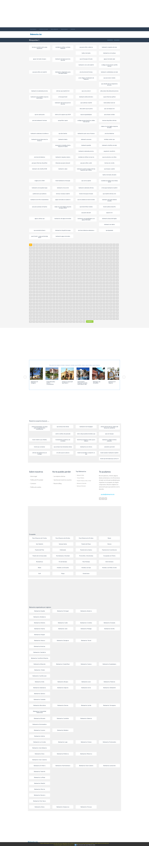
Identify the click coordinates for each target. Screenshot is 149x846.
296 (114, 274)
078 (107, 250)
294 (107, 274)
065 (64, 250)
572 (44, 306)
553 (70, 303)
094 (70, 253)
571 (40, 306)
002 (34, 244)
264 (97, 271)
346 (100, 280)
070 (80, 250)
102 (97, 253)
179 (84, 262)
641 (94, 312)
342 (87, 280)
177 (77, 262)
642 (97, 312)
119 (64, 256)
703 (30, 321)
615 (97, 309)
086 (44, 253)
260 (84, 271)
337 (70, 280)
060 (47, 250)
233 (84, 268)
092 (64, 253)
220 (40, 268)
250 (50, 271)
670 (100, 315)
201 (67, 265)
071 (84, 250)
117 (57, 256)
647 (114, 312)
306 (57, 277)
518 (44, 300)
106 (110, 253)
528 (77, 300)
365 (74, 283)
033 (47, 247)
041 (74, 247)
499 (70, 297)
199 (60, 265)
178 (80, 262)
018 (87, 244)
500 (74, 297)
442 (60, 291)
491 (44, 297)
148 (70, 259)
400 (100, 286)
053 (114, 247)
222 (47, 268)
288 (87, 274)
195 (47, 265)
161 (114, 259)
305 (54, 277)
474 (77, 294)
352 (30, 283)
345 (97, 280)
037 (60, 247)
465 (47, 294)
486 (117, 294)
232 (80, 268)
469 (60, 294)
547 (50, 303)
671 (104, 315)
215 (114, 265)
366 (77, 283)
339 (77, 280)
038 (64, 247)
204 (77, 265)
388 (60, 286)
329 (44, 280)
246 (37, 271)
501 (77, 297)
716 (74, 321)
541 (30, 303)
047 (94, 247)
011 (64, 244)
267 (107, 271)
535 (100, 300)
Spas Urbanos (54, 29)
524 (64, 300)
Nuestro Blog (58, 483)
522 (57, 300)
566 (114, 303)
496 (60, 297)
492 (47, 297)
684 (57, 318)
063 (57, 250)
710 (54, 321)
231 (77, 268)
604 (60, 309)
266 (104, 271)
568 (30, 306)
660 (67, 315)
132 (107, 256)
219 (37, 268)
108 (117, 253)
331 (50, 280)
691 (80, 318)
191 (34, 265)
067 (70, 250)
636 (77, 312)
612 (87, 309)
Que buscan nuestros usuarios (63, 480)
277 (50, 274)
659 (64, 315)
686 (64, 318)
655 (50, 315)
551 (64, 303)
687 (67, 318)
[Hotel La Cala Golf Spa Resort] (67, 373)
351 (117, 280)
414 (57, 289)
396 (87, 286)
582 (77, 306)
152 (84, 259)
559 (90, 303)
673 (110, 315)
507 (97, 297)
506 (94, 297)
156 (97, 259)
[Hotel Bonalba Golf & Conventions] (52, 373)
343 (90, 280)
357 (47, 283)
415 (60, 289)
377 (114, 283)
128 (94, 256)
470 (64, 294)
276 (47, 274)
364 (70, 283)
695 (94, 318)
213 (107, 265)
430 (110, 289)
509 (104, 297)
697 (100, 318)
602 (54, 309)
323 (114, 277)
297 (117, 274)
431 (114, 289)
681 (47, 318)
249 (47, 271)
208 (90, 265)
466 (50, 294)
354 (37, 283)
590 (104, 306)
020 (94, 244)
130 (100, 256)
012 (67, 244)
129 (97, 256)
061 (50, 250)
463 (40, 294)
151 (80, 259)
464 (44, 294)
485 (114, 294)
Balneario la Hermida (81, 483)
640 (90, 312)
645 (107, 312)
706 (40, 321)
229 (70, 268)
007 (50, 244)
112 (40, 256)
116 (54, 256)
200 (64, 265)
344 (94, 280)
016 (80, 244)
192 (37, 265)
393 (77, 286)
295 (110, 274)
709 (50, 321)
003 (37, 244)
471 (67, 294)
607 (70, 309)
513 (117, 297)
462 (37, 294)
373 (100, 283)
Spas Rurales (64, 29)
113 (44, 256)
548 (54, 303)
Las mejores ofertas (59, 476)
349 (110, 280)
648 (117, 312)
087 (47, 253)
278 (54, 274)
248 (44, 271)
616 (100, 309)
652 (40, 315)
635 (74, 312)
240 (107, 268)
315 (87, 277)
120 (67, 256)
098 (84, 253)
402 (107, 286)
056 (34, 250)
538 (110, 300)
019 (90, 244)
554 (74, 303)
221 (44, 268)
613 (90, 309)
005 (44, 244)
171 (57, 262)
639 (87, 312)
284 (74, 274)
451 (90, 291)
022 (100, 244)
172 (60, 262)
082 (30, 253)
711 (57, 321)
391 (70, 286)
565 (110, 303)
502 (80, 297)
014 (74, 244)
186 (107, 262)
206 (84, 265)
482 (104, 294)
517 (40, 300)
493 (50, 297)
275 (44, 274)
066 (67, 250)
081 (117, 250)
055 (30, 250)
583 (80, 306)
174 (67, 262)
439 (50, 291)
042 (77, 247)
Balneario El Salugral (34, 382)
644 (104, 312)
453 (97, 291)
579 (67, 306)
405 (117, 286)
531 (87, 300)
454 (100, 291)
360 (57, 283)
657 (57, 315)
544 (40, 303)
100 (90, 253)
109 (30, 256)
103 (100, 253)
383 (44, 286)
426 (97, 289)
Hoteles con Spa (43, 29)
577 (60, 306)
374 (104, 283)
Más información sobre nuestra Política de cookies (86, 844)
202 (70, 265)
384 (47, 286)
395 (84, 286)
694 (90, 318)
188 (114, 262)
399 (97, 286)
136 (30, 259)
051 (107, 247)
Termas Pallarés (80, 478)
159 (107, 259)
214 (110, 265)
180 (87, 262)
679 (40, 318)
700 (110, 318)
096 (77, 253)
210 (97, 265)
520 (50, 300)
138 (37, 259)
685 (60, 318)
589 (100, 306)
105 (107, 253)
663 (77, 315)
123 (77, 256)
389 (64, 286)
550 (60, 303)
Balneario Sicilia (80, 475)
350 (114, 280)
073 (90, 250)
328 (40, 280)
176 (74, 262)
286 (80, 274)
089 (54, 253)
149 (74, 259)
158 (104, 259)
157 (100, 259)
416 (64, 289)
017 (84, 244)
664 (80, 315)
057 (37, 250)
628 (50, 312)
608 (74, 309)
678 (37, 318)
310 (70, 277)
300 (37, 277)
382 (40, 286)
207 (87, 265)
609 (77, 309)
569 (34, 306)
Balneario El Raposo (112, 382)
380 (34, 286)
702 (117, 318)
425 (94, 289)
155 (94, 259)
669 (97, 315)
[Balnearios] (36, 34)
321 (107, 277)
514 (30, 300)
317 (94, 277)
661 (70, 315)
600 (47, 309)
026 (114, 244)
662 (74, 315)
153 (87, 259)
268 (110, 271)
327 (37, 280)
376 (110, 283)
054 (117, 247)
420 (77, 289)
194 (44, 265)
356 (44, 283)
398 (94, 286)
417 (67, 289)
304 (50, 277)
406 (30, 289)
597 (37, 309)
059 (44, 250)
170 (54, 262)
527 (74, 300)
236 (94, 268)
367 (80, 283)
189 (117, 262)
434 (34, 291)
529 (80, 300)
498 (67, 297)
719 (84, 321)
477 (87, 294)
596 (34, 309)
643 (100, 312)
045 (87, 247)
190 (30, 265)
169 (50, 262)
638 (84, 312)
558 (87, 303)
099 (87, 253)
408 (37, 289)
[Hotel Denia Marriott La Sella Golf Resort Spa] (83, 373)
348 (107, 280)
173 (64, 262)
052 (110, 247)
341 (84, 280)
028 (30, 247)
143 (54, 259)
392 (74, 286)
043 (80, 247)
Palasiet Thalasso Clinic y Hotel (84, 480)
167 (44, 262)
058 (40, 250)
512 (114, 297)
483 (107, 294)
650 (34, 315)
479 (94, 294)
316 (90, 277)
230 (74, 268)
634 (70, 312)
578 (64, 306)
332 (54, 280)
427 (100, 289)
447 (77, 291)
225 (57, 268)
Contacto (33, 483)
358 (50, 283)
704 (34, 321)
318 (97, 277)
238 (100, 268)
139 (40, 259)
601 (50, 309)
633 (67, 312)
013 (70, 244)
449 (84, 291)
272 (34, 274)
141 (47, 259)
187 (110, 262)
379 (30, 286)
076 (100, 250)
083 (34, 253)
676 (30, 318)
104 (104, 253)
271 (30, 274)
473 (74, 294)
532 (90, 300)
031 (40, 247)
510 (107, 297)
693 (87, 318)
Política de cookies (35, 487)
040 (70, 247)
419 (74, 289)
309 (67, 277)
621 (117, 309)
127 (90, 256)
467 (54, 294)
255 (67, 271)
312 (77, 277)
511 (110, 297)
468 (57, 294)
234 (87, 268)
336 (67, 280)
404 (114, 286)
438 (47, 291)
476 (84, 294)
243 (117, 268)
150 (77, 259)
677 (34, 318)
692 (84, 318)
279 (57, 274)
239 (104, 268)
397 (90, 286)
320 (104, 277)
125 (84, 256)
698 (104, 318)
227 (64, 268)
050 (104, 247)
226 (60, 268)
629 (54, 312)
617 (104, 309)
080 (114, 250)
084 (37, 253)
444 (67, 291)
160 (110, 259)
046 (90, 247)
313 (80, 277)
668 (94, 315)
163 (30, 262)
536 (104, 300)
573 (47, 306)
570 (37, 306)
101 (94, 253)
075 (97, 250)
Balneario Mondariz (81, 486)
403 (110, 286)
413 (54, 289)
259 (80, 271)
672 (107, 315)
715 (70, 321)
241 (110, 268)
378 (117, 283)
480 (97, 294)
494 (54, 297)
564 (107, 303)
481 (100, 294)
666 (87, 315)
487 (30, 297)
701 (114, 318)
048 (97, 247)
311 (74, 277)
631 (60, 312)
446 (74, 291)
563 (104, 303)
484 (110, 294)
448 (80, 291)
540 (117, 300)
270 (117, 271)
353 (34, 283)
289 (90, 274)
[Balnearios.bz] (33, 841)
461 (34, 294)
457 (110, 291)
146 (64, 259)
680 (44, 318)
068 (74, 250)
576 (57, 306)
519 (47, 300)
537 (107, 300)
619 (110, 309)
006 (47, 244)
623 (34, 312)
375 (107, 283)
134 (114, 256)
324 (117, 277)
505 (90, 297)
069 (77, 250)
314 (84, 277)
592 (110, 306)
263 (94, 271)
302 (44, 277)
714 (67, 321)
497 (64, 297)
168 (47, 262)
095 (74, 253)
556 (80, 303)
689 (74, 318)
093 (67, 253)
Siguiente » (89, 321)
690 (77, 318)
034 (50, 247)
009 (57, 244)
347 (104, 280)
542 (34, 303)
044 (84, 247)
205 (80, 265)
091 (60, 253)
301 (40, 277)
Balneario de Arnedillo (96, 382)
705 (37, 321)
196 (50, 265)
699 (107, 318)
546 (47, 303)
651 (37, 315)
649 (30, 315)
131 (104, 256)
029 (34, 247)
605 (64, 309)
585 (87, 306)
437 (44, 291)
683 (54, 318)
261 (87, 271)
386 (54, 286)
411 (47, 289)
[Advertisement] (74, 11)
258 (77, 271)
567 (117, 303)
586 (90, 306)
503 (84, 297)
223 (50, 268)
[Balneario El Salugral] (36, 373)
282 (67, 274)
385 (50, 286)
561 (97, 303)
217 (30, 268)
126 (87, 256)
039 (67, 247)
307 (60, 277)
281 (64, 274)
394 (80, 286)
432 (117, 289)
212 (104, 265)
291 (97, 274)
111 (37, 256)
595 (30, 309)
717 (77, 321)
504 (87, 297)
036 (57, 247)
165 (37, 262)
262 (90, 271)
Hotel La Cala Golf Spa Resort (67, 382)
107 (114, 253)
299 (34, 277)
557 (84, 303)
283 (70, 274)
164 (34, 262)
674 (114, 315)
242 (114, 268)
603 (57, 309)
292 (100, 274)
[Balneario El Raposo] (114, 373)
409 (40, 289)
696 (97, 318)
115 (50, 256)
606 (67, 309)
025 (110, 244)
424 (90, 289)
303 (47, 277)
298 (30, 277)
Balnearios (33, 29)
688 (70, 318)
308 (64, 277)
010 (60, 244)
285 (77, 274)
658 (60, 315)
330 (47, 280)
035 (54, 247)
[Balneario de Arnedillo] (98, 373)
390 (67, 286)
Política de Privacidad (36, 480)
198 (57, 265)
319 (100, 277)
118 (60, 256)
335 (64, 280)
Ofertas (73, 29)
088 (50, 253)
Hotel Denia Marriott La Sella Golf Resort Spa (82, 383)
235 (90, 268)
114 (47, 256)
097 (80, 253)
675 (117, 315)
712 (60, 321)
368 (84, 283)
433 (30, 291)
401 (104, 286)
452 (94, 291)
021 (97, 244)
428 (104, 289)
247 (40, 271)
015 (77, 244)
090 (57, 253)
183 (97, 262)
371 (94, 283)
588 (97, 306)
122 (74, 256)
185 (104, 262)
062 (54, 250)
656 (54, 315)
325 (30, 280)
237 (97, 268)
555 (77, 303)
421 (80, 289)
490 (40, 297)
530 (84, 300)
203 (74, 265)
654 (47, 315)
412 (50, 289)
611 (84, 309)
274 (40, 274)
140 (44, 259)
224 (54, 268)
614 (94, 309)
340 (80, 280)
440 (54, 291)
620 (114, 309)
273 (37, 274)
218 (34, 268)
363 (67, 283)
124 (80, 256)
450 (87, 291)
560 (94, 303)
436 (40, 291)
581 (74, 306)
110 (34, 256)
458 (114, 291)
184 (100, 262)
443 (64, 291)
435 (37, 291)
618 (107, 309)
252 (57, 271)
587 (94, 306)
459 (117, 291)
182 (94, 262)
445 (70, 291)
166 (40, 262)
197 (54, 265)
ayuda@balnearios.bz (107, 494)
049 (100, 247)
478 (90, 294)
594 (117, 306)
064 (60, 250)
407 (34, 289)
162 (117, 259)
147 (67, 259)
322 (110, 277)
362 (64, 283)
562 (100, 303)
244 (30, 271)
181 (90, 262)
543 (37, 303)
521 (54, 300)
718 (80, 321)
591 (107, 306)
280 (60, 274)
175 (70, 262)
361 (60, 283)
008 (54, 244)
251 (54, 271)
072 (87, 250)
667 (90, 315)
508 (100, 297)
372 (97, 283)
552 (67, 303)
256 (70, 271)
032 (44, 247)
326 (34, 280)
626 (44, 312)
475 (80, 294)
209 (94, 265)
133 (110, 256)
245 (34, 271)
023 (104, 244)
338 (74, 280)
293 (104, 274)
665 (84, 315)
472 (70, 294)
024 (107, 244)
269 (114, 271)
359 (54, 283)
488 (34, 297)
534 (97, 300)
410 (44, 289)
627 (47, 312)
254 (64, 271)
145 (60, 259)
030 (37, 247)
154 (90, 259)
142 (50, 259)
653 (44, 315)
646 (110, 312)
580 (70, 306)
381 (37, 286)
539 (114, 300)
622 (30, 312)
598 (40, 309)
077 (104, 250)
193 (40, 265)
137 (34, 259)
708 (47, 321)
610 (80, 309)
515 (34, 300)
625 (40, 312)
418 (70, 289)
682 (50, 318)
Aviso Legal (33, 476)
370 (90, 283)
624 (37, 312)
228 (67, 268)
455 (104, 291)
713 (64, 321)
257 (74, 271)
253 (60, 271)
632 (64, 312)
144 (57, 259)
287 (84, 274)
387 (57, 286)
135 (117, 256)
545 (44, 303)
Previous (25, 377)
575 (54, 306)
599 (44, 309)
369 (87, 283)
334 (60, 280)
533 (94, 300)
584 (84, 306)
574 (50, 306)
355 (40, 283)
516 (37, 300)
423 (87, 289)
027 (117, 244)
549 (57, 303)
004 (40, 244)
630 (57, 312)
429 (107, 289)
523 (60, 300)
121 (70, 256)
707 (44, 321)
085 (40, 253)
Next (123, 377)
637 (80, 312)
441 (57, 291)
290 (94, 274)
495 (57, 297)
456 (107, 291)
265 (100, 271)
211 (100, 265)
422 (84, 289)
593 (114, 306)
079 (110, 250)
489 (37, 297)
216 (117, 265)
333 (57, 280)
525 (67, 300)
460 (30, 294)
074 (94, 250)
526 (70, 300)
